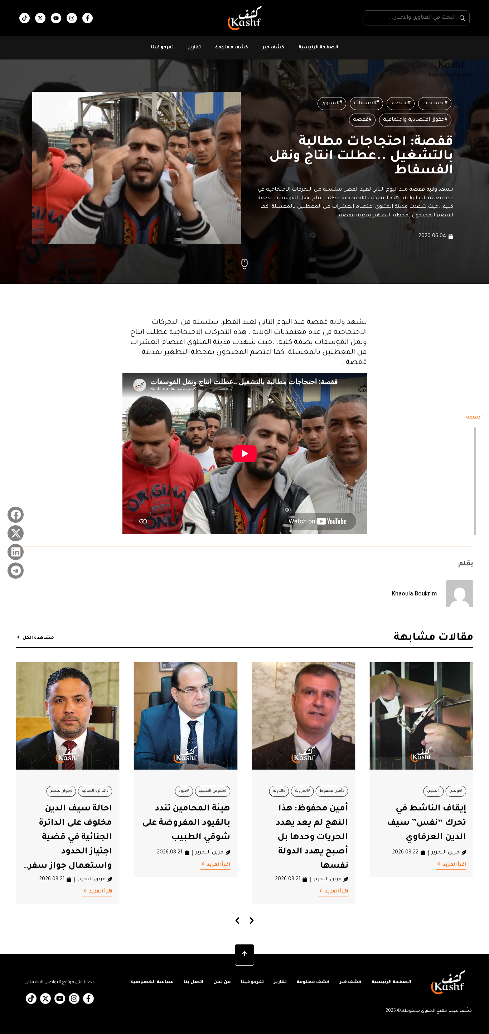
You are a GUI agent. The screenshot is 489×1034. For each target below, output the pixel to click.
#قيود (184, 791)
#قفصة (362, 120)
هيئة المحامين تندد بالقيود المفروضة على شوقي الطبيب (186, 823)
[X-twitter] (40, 18)
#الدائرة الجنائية (95, 791)
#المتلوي (331, 103)
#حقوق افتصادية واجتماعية (415, 120)
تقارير (194, 47)
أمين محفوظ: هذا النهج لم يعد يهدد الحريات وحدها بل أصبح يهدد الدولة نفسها (312, 837)
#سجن (433, 791)
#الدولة (279, 791)
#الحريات (302, 791)
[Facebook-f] (87, 18)
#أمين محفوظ (332, 791)
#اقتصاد (401, 103)
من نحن (222, 982)
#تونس (455, 791)
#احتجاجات (434, 103)
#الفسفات (366, 103)
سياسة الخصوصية (152, 982)
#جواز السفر (61, 791)
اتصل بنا (193, 982)
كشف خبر (273, 47)
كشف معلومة (231, 47)
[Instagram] (72, 18)
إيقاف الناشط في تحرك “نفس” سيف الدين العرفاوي (426, 823)
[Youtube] (56, 18)
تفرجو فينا (162, 47)
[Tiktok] (24, 18)
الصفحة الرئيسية (318, 47)
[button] (16, 515)
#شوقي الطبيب (212, 791)
